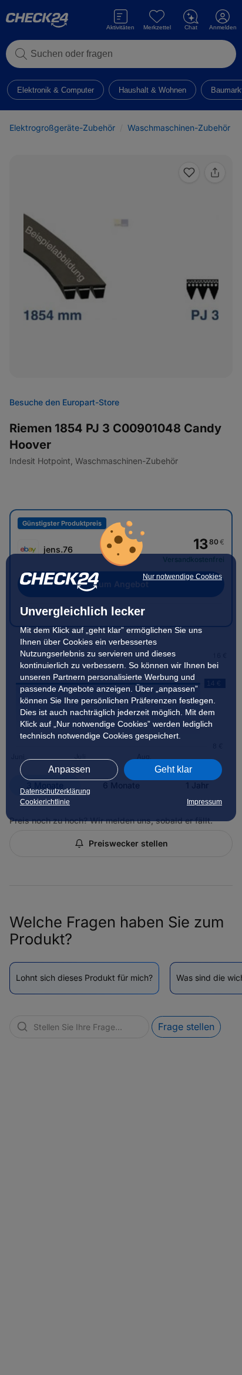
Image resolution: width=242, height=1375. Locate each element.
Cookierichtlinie (45, 802)
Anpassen (69, 769)
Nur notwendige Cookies (182, 577)
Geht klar (173, 769)
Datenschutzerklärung (55, 791)
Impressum (204, 802)
